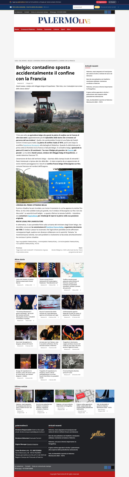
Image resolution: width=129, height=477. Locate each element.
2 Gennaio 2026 (28, 378)
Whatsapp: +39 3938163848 (58, 12)
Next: (67, 250)
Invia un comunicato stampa (39, 12)
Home (17, 29)
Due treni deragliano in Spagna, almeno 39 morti (24, 343)
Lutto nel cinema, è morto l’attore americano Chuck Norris (24, 281)
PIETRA (37, 243)
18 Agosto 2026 (101, 411)
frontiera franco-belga (55, 227)
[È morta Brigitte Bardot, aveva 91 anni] (73, 361)
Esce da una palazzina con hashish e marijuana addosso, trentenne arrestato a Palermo (98, 81)
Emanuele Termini (82, 411)
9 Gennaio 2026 (75, 349)
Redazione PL (20, 83)
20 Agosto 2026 (20, 412)
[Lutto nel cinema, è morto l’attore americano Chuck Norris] (26, 270)
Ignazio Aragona (32, 444)
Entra (97, 7)
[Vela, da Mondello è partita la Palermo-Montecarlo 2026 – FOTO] (104, 396)
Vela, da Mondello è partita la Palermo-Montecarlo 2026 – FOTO (99, 101)
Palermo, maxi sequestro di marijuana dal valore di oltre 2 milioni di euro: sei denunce (99, 74)
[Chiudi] (118, 2)
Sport (63, 29)
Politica (39, 29)
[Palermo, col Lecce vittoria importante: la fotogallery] (64, 396)
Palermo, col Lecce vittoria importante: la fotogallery (99, 88)
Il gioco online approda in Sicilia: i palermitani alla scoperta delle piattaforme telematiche (97, 94)
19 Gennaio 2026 (29, 346)
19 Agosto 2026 (81, 412)
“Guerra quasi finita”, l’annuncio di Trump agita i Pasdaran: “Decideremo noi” (48, 281)
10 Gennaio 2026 (52, 347)
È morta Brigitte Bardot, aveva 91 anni (71, 371)
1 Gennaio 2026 (52, 379)
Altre (68, 29)
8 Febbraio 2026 (52, 317)
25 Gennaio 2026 (76, 317)
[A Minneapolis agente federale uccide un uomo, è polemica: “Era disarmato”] (73, 302)
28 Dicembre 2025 (76, 374)
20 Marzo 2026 (28, 285)
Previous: (32, 250)
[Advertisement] (64, 44)
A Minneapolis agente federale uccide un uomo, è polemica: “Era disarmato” (72, 313)
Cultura (56, 29)
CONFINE (40, 241)
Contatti (26, 12)
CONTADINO (61, 241)
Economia (47, 29)
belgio (21, 241)
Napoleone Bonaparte (31, 145)
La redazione (18, 12)
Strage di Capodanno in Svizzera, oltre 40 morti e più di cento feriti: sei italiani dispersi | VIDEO (25, 373)
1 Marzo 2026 (28, 320)
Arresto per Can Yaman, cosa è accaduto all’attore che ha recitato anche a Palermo (48, 343)
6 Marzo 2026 (75, 290)
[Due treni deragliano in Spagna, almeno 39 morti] (26, 332)
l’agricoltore (33, 216)
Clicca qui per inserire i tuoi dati (108, 7)
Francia (71, 150)
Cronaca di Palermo (28, 29)
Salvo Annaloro (61, 408)
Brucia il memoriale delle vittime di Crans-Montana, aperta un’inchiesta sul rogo (48, 313)
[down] (71, 29)
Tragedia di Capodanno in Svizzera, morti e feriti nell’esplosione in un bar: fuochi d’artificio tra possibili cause (49, 374)
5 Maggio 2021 (29, 83)
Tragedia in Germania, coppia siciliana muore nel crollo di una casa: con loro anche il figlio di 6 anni (72, 344)
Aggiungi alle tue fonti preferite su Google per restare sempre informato (36, 2)
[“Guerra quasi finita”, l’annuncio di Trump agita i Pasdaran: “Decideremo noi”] (49, 270)
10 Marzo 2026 (52, 285)
